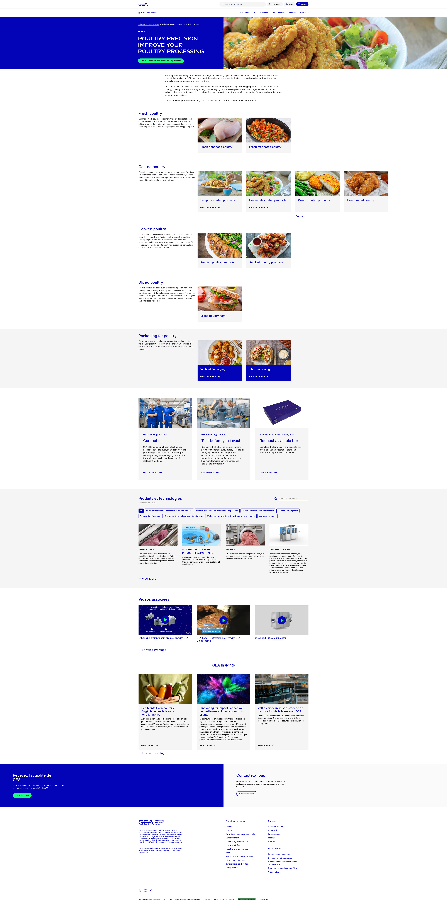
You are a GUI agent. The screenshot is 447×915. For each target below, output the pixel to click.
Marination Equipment (288, 511)
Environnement (232, 838)
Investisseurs (274, 834)
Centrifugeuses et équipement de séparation (217, 511)
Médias (271, 838)
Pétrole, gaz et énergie (235, 860)
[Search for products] (276, 498)
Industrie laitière (232, 845)
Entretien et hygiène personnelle (240, 834)
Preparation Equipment (150, 516)
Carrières (272, 841)
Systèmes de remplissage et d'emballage (184, 516)
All (141, 511)
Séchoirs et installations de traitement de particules (231, 516)
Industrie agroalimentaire (148, 24)
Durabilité (272, 830)
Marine (228, 853)
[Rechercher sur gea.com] (222, 4)
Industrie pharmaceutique (236, 849)
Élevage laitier (231, 867)
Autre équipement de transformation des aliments (169, 511)
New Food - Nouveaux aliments (239, 856)
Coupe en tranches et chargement (258, 511)
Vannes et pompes (267, 516)
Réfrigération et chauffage (237, 864)
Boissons (229, 826)
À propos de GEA (275, 826)
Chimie (228, 830)
